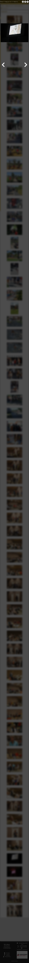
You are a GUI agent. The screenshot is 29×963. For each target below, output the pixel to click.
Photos (1, 1)
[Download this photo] (23, 2)
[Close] (28, 2)
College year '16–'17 (9, 1)
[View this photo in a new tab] (25, 2)
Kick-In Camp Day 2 (18, 1)
